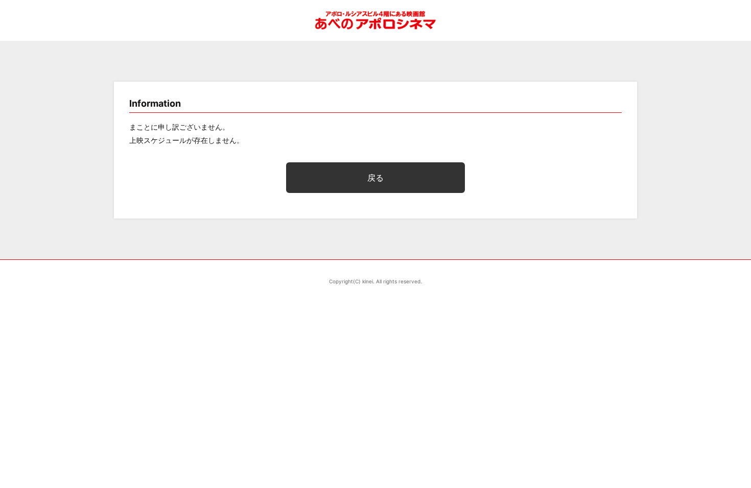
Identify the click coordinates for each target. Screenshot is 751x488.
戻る (375, 178)
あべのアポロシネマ (375, 20)
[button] (713, 277)
